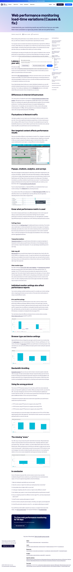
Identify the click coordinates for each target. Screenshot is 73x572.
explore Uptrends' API (54, 550)
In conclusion (54, 89)
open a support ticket (21, 509)
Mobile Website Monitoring (35, 560)
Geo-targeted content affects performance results (56, 52)
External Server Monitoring (52, 560)
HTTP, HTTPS (23, 267)
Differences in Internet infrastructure (56, 45)
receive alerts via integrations (38, 550)
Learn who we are (29, 542)
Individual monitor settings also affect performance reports (56, 73)
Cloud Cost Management (61, 560)
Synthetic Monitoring (37, 559)
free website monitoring (46, 566)
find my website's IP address (55, 566)
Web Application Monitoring (46, 559)
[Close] (53, 58)
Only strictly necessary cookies (39, 65)
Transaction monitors (16, 241)
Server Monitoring (43, 560)
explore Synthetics (36, 555)
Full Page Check (23, 225)
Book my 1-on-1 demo (8, 546)
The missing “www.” (55, 87)
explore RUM (42, 555)
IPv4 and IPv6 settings (55, 77)
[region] (37, 63)
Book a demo (60, 4)
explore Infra (48, 555)
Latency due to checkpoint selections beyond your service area (56, 41)
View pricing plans (29, 555)
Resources (32, 4)
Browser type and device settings (56, 81)
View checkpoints (29, 550)
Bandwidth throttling (16, 371)
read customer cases (36, 542)
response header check (65, 566)
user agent (23, 343)
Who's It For (16, 4)
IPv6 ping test (38, 566)
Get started (28, 546)
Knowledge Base (43, 509)
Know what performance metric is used (56, 59)
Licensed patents (12, 566)
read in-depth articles (34, 546)
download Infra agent (63, 550)
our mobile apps (47, 550)
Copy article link (36, 34)
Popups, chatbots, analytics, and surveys (56, 56)
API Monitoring (64, 559)
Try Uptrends (68, 4)
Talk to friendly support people (41, 536)
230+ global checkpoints (23, 75)
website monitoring (50, 546)
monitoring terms (42, 546)
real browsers (16, 342)
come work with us (45, 542)
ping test (34, 566)
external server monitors (43, 267)
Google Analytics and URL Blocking (28, 183)
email (30, 267)
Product (9, 4)
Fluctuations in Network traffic (56, 49)
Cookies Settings (25, 65)
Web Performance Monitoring (56, 559)
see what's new (61, 546)
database (34, 267)
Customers (26, 4)
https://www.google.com (17, 315)
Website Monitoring (29, 559)
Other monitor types (55, 70)
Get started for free (20, 525)
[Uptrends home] (4, 4)
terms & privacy (6, 566)
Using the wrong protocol (56, 85)
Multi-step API (14, 253)
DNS (28, 267)
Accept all (50, 65)
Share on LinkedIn (27, 34)
